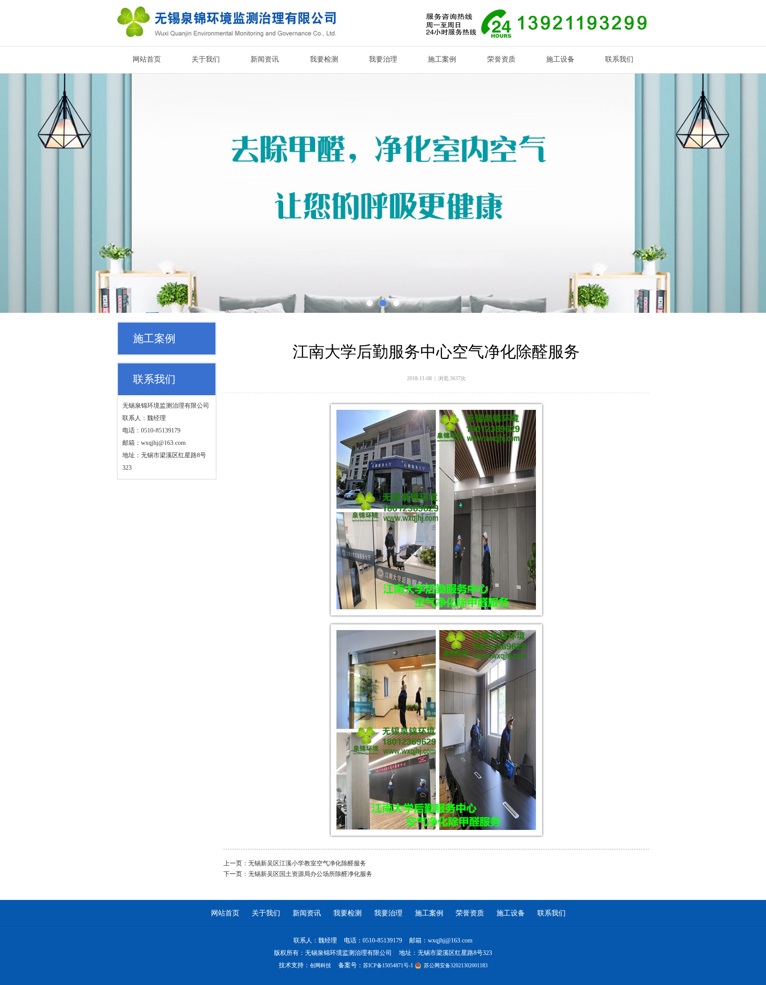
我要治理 (388, 913)
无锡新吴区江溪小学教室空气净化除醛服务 (307, 863)
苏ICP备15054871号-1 (388, 965)
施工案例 (429, 913)
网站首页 (225, 913)
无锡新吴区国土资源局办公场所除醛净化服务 (310, 874)
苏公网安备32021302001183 (455, 965)
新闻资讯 (307, 913)
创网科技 (320, 965)
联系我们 (551, 913)
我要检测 (347, 913)
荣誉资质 (470, 913)
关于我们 (266, 913)
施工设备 (510, 913)
